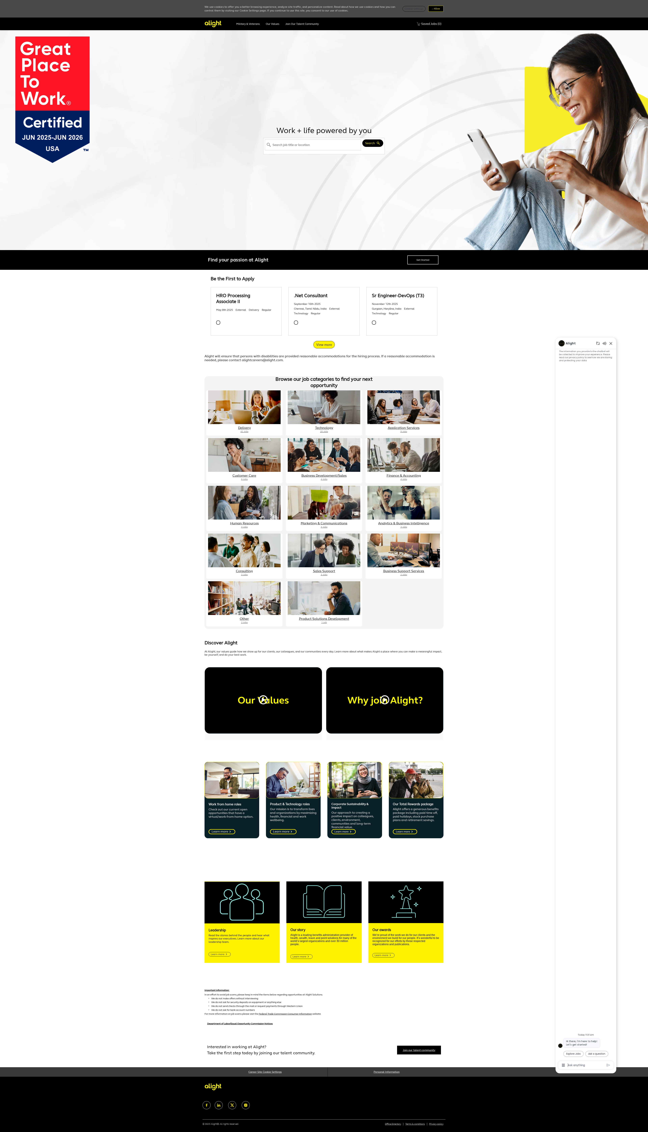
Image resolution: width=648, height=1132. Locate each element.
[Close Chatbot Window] (611, 343)
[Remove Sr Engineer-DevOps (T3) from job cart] (374, 323)
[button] (414, 8)
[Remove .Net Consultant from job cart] (296, 323)
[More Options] (563, 1065)
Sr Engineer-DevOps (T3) (398, 295)
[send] (608, 1065)
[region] (586, 704)
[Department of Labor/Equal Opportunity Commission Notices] (324, 1025)
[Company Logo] (219, 23)
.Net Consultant (311, 295)
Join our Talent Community (302, 24)
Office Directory (393, 1124)
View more (324, 345)
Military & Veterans (248, 24)
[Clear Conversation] (598, 343)
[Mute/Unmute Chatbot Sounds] (604, 343)
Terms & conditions (415, 1124)
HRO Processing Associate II (233, 298)
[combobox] (313, 144)
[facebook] (206, 1105)
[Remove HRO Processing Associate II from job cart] (218, 323)
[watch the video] (263, 700)
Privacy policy (436, 1124)
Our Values (272, 24)
